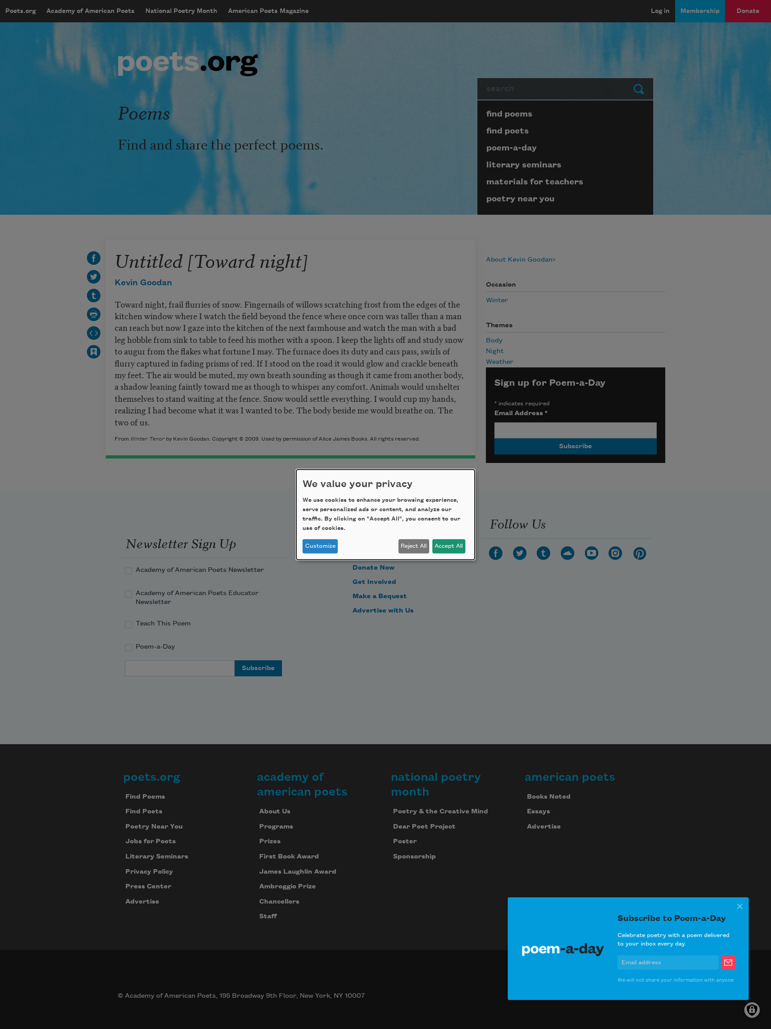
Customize (320, 546)
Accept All (449, 546)
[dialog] (385, 514)
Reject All (414, 546)
